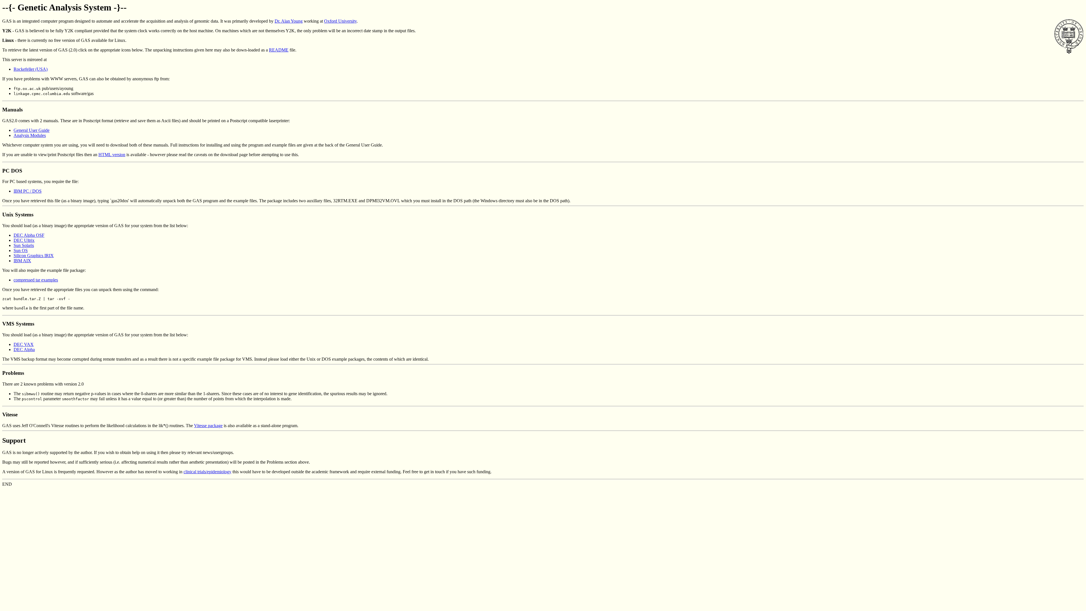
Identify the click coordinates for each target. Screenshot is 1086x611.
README (278, 50)
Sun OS (21, 250)
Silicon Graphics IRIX (34, 255)
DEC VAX (24, 344)
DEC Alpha (24, 349)
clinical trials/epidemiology (207, 471)
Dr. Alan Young (289, 21)
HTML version (111, 154)
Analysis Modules (30, 135)
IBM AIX (22, 260)
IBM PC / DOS (28, 191)
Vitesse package (208, 425)
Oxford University (340, 21)
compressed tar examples (36, 279)
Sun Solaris (24, 245)
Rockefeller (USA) (31, 69)
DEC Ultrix (24, 240)
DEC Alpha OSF (29, 235)
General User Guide (31, 130)
